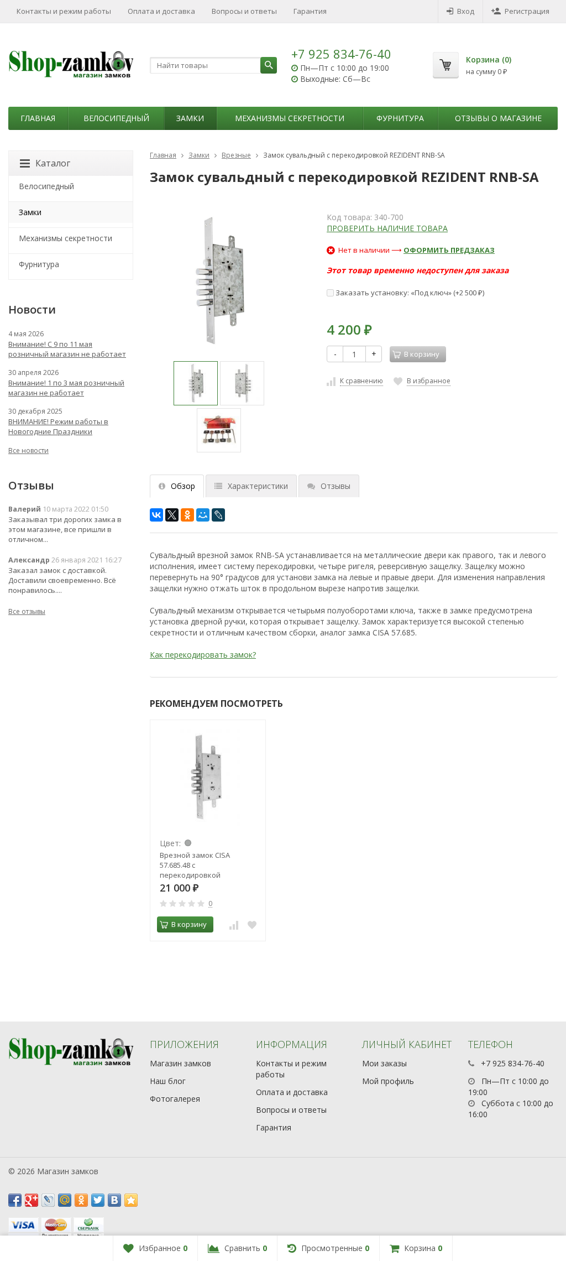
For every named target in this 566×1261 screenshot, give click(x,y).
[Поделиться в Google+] (31, 1200)
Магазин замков (180, 1063)
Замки (190, 118)
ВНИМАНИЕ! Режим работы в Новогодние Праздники (58, 426)
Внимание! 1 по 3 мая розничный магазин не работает (66, 388)
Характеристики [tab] (258, 486)
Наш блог (168, 1081)
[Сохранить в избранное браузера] (131, 1200)
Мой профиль (388, 1081)
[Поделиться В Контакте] (114, 1200)
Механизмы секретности (289, 118)
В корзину (189, 924)
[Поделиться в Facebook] (15, 1200)
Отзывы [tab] (335, 486)
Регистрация (527, 11)
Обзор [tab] (183, 486)
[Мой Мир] (202, 515)
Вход (465, 11)
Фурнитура (400, 118)
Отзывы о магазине (498, 118)
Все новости (28, 450)
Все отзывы (26, 611)
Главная (37, 118)
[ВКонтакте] (156, 515)
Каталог (52, 163)
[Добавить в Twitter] (97, 1200)
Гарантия (310, 11)
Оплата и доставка (161, 11)
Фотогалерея (175, 1098)
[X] (172, 515)
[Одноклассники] (187, 515)
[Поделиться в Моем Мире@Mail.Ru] (64, 1200)
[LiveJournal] (218, 515)
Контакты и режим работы (64, 11)
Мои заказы (384, 1063)
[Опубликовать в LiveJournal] (48, 1200)
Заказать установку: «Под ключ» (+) (409, 293)
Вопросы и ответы (244, 11)
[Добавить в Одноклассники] (81, 1200)
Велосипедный (116, 118)
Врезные (236, 155)
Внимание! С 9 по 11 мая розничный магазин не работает (67, 349)
